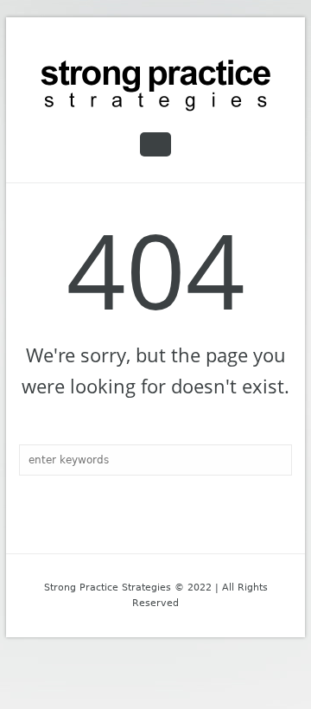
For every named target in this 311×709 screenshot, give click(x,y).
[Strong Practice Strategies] (155, 85)
